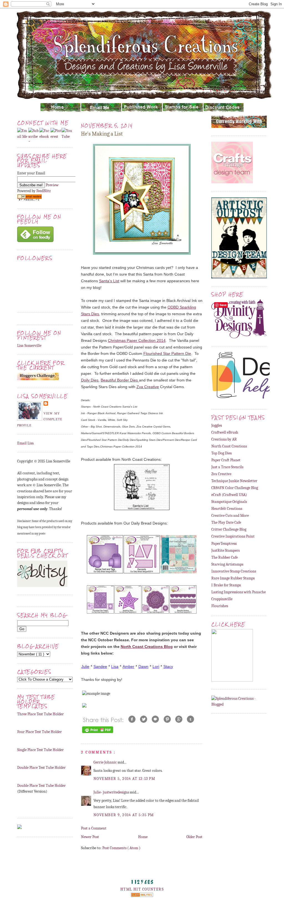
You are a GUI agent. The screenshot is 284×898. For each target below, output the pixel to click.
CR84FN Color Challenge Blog (234, 487)
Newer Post (90, 837)
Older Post (194, 837)
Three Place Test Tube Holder (40, 714)
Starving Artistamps (227, 564)
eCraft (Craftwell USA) (229, 494)
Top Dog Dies (221, 453)
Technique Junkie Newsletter (234, 481)
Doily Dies (89, 380)
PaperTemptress (224, 543)
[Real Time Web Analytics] (142, 896)
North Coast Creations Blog (147, 646)
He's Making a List (102, 134)
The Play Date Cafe (226, 522)
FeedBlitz (43, 191)
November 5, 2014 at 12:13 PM (124, 778)
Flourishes (219, 606)
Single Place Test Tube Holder (40, 749)
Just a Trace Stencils (227, 467)
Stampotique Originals (229, 501)
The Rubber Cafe (224, 557)
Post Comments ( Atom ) (121, 848)
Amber (128, 666)
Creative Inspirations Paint (233, 536)
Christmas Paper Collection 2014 (137, 340)
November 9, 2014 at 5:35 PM (123, 815)
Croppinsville (221, 599)
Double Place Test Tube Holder (41, 767)
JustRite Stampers (225, 550)
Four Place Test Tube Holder (39, 731)
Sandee (100, 666)
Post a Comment (93, 828)
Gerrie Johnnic (105, 762)
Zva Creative (147, 387)
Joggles (216, 425)
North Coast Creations (229, 446)
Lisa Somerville (29, 345)
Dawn (143, 666)
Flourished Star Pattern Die (167, 353)
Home (143, 837)
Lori (156, 666)
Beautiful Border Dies (120, 380)
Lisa (114, 666)
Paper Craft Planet (225, 460)
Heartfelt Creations (226, 508)
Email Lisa (25, 443)
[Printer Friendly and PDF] (97, 733)
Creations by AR (224, 439)
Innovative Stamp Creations (233, 571)
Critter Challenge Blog (228, 529)
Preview (52, 185)
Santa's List (109, 281)
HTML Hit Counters (142, 889)
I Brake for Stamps (226, 585)
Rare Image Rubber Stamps (233, 578)
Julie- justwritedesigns (111, 792)
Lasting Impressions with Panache (238, 592)
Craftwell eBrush (224, 432)
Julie (85, 666)
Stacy (168, 666)
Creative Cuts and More (230, 515)
